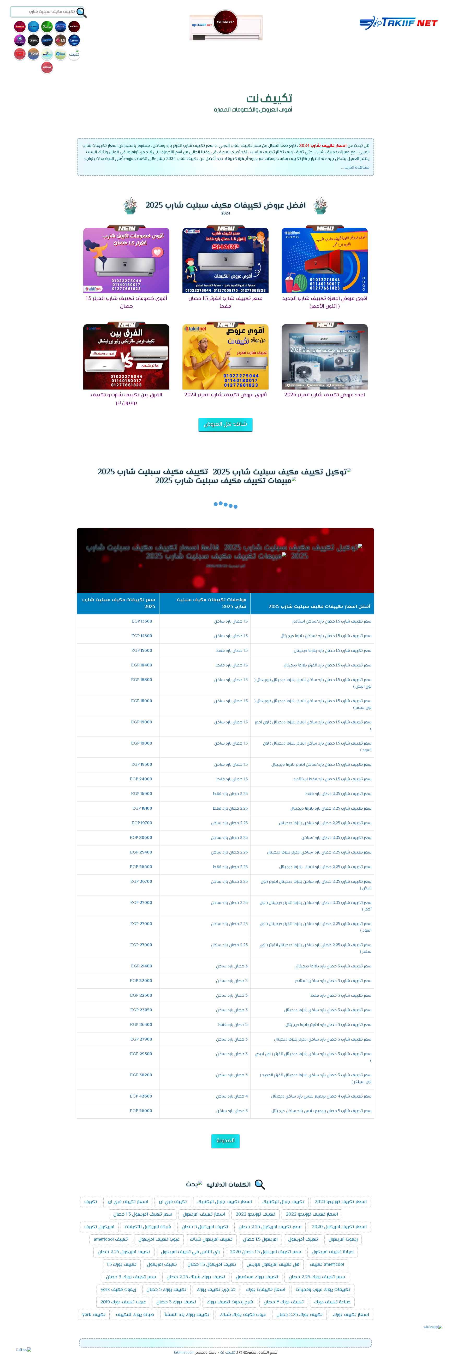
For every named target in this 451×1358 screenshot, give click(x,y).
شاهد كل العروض (225, 424)
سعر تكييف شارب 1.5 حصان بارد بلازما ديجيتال (332, 651)
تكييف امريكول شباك (211, 1239)
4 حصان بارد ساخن (232, 1096)
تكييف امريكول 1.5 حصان (211, 1264)
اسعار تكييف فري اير (128, 1202)
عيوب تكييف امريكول (159, 1239)
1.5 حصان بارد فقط (232, 651)
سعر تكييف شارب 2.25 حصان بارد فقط (338, 794)
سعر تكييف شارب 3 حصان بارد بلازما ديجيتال (333, 966)
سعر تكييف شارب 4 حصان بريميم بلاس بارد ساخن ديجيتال (321, 1096)
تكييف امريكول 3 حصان (205, 1227)
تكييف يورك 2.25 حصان (299, 1315)
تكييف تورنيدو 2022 (255, 1214)
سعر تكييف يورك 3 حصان (131, 1277)
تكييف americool (111, 1239)
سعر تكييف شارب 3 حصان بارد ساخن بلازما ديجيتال (327, 1010)
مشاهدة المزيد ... (355, 168)
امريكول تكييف (99, 1227)
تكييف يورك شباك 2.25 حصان (196, 1277)
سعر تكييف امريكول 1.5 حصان (142, 1214)
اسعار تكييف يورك (351, 1315)
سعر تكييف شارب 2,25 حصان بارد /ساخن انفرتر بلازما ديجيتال (319, 852)
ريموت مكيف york (118, 1289)
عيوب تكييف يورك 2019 (123, 1302)
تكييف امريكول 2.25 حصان (124, 1252)
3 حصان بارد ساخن (232, 966)
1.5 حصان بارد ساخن (231, 621)
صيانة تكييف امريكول (333, 1252)
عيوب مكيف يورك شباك (243, 1315)
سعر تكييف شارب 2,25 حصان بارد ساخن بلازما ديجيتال (325, 823)
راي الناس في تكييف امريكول (190, 1252)
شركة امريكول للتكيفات (148, 1227)
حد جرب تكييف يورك (216, 1289)
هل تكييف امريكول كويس (273, 1264)
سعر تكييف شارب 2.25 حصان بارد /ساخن (336, 838)
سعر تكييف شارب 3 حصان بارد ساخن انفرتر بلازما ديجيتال (322, 1039)
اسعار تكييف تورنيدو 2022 (312, 1214)
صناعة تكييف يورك (332, 1302)
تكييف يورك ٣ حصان (284, 1302)
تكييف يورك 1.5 (122, 1264)
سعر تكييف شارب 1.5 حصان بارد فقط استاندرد (332, 779)
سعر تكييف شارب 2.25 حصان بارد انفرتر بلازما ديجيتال (325, 867)
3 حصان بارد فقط (233, 1025)
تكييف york (93, 1315)
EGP (142, 621)
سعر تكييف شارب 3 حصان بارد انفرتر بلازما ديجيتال (328, 1025)
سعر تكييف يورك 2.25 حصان (317, 1277)
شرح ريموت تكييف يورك (230, 1302)
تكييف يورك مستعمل (257, 1277)
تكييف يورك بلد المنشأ (186, 1315)
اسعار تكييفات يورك (265, 1289)
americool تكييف (327, 1264)
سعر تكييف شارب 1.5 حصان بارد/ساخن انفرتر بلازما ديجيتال (321, 765)
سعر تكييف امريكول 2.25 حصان (270, 1227)
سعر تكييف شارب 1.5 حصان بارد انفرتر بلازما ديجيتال (327, 665)
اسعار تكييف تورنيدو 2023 (341, 1202)
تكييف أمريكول (303, 1239)
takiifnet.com (184, 1353)
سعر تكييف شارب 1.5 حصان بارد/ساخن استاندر (332, 621)
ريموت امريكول (343, 1239)
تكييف (90, 1202)
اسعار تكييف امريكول (204, 1214)
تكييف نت (227, 1353)
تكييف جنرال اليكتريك (283, 1202)
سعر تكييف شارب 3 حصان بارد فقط (341, 996)
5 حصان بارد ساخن (232, 1111)
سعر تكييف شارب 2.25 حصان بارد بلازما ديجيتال (330, 808)
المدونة (225, 1140)
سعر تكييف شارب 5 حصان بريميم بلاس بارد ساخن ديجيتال (321, 1111)
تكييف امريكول (162, 1264)
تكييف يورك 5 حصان (166, 1289)
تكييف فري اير (173, 1202)
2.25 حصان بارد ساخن (229, 823)
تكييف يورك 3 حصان (176, 1302)
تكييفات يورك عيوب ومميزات (323, 1289)
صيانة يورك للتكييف (135, 1315)
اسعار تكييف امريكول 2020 (339, 1227)
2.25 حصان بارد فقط (230, 794)
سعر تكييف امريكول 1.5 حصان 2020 (265, 1252)
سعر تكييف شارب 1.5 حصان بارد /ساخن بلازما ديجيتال (326, 636)
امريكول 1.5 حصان (260, 1239)
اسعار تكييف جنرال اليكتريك (224, 1202)
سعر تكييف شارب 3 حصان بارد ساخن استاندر (333, 981)
